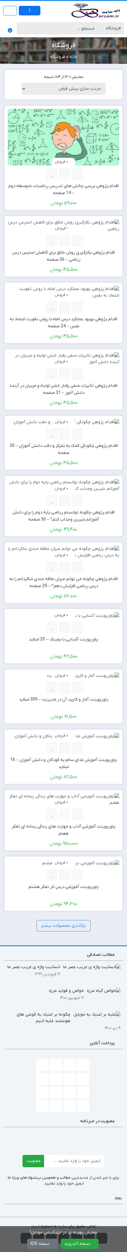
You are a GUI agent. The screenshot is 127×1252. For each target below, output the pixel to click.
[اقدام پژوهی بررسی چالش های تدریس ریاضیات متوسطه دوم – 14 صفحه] (63, 137)
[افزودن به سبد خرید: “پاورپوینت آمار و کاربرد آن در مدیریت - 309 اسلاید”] (77, 687)
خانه (73, 57)
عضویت (33, 1161)
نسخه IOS (41, 1244)
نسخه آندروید (78, 1244)
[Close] (8, 1232)
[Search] (23, 28)
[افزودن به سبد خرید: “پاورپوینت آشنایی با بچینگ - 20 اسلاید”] (77, 627)
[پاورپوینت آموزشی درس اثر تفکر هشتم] (80, 863)
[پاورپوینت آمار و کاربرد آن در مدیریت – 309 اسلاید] (83, 676)
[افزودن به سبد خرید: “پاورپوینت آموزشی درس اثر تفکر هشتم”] (77, 875)
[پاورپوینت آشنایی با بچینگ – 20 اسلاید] (92, 615)
